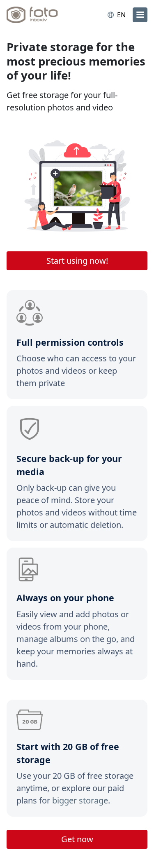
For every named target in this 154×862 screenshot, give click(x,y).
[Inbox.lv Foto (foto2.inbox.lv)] (40, 15)
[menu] (140, 14)
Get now (77, 839)
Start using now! (77, 260)
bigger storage (80, 800)
